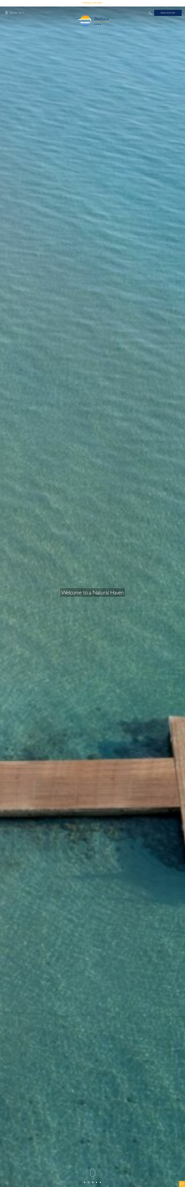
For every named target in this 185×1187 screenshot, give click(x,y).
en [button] (20, 13)
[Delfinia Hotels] (92, 15)
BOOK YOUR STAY (168, 13)
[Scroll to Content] (92, 1172)
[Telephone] (150, 13)
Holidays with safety (92, 2)
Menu (13, 12)
